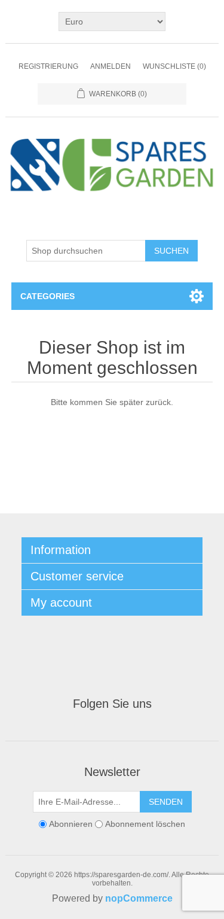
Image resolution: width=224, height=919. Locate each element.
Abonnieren (71, 824)
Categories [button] (47, 296)
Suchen (171, 250)
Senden (166, 802)
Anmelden (110, 66)
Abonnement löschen (145, 824)
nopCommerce (139, 898)
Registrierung (48, 66)
